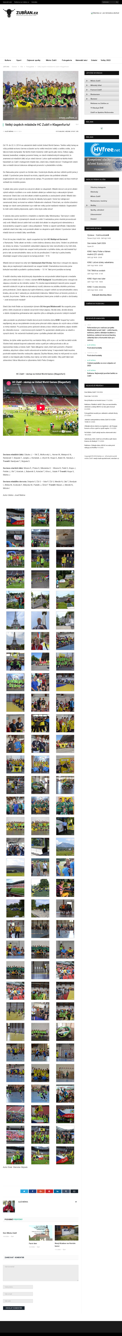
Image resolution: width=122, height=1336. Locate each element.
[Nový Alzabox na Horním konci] (66, 1233)
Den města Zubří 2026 (96, 243)
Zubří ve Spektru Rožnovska (102, 112)
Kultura (8, 60)
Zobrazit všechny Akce (102, 295)
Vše (77, 131)
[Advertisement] (61, 39)
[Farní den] (41, 1233)
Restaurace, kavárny (99, 201)
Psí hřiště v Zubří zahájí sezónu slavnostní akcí (100, 432)
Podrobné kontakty (94, 348)
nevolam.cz (115, 458)
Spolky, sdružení (97, 210)
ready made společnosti (101, 458)
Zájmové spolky (33, 60)
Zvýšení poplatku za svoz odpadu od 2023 (101, 364)
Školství (94, 99)
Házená (67, 131)
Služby (93, 205)
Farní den (33, 1243)
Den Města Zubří (10, 1233)
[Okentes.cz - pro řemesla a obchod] (102, 129)
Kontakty (34, 2)
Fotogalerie (67, 60)
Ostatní (94, 60)
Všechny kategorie (98, 187)
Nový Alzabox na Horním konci (95, 400)
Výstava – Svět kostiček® (98, 235)
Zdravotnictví (96, 214)
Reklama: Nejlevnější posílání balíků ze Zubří (102, 374)
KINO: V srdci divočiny (96, 287)
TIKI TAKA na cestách (96, 270)
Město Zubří (51, 60)
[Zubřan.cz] (23, 12)
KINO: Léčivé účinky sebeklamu (100, 262)
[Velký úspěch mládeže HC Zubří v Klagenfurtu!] (40, 96)
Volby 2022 (106, 60)
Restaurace (95, 94)
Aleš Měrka (9, 131)
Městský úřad (96, 85)
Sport (18, 60)
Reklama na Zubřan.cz (21, 2)
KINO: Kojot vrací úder (96, 279)
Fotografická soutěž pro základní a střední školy (101, 413)
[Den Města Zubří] (15, 1227)
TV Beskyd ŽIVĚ (97, 108)
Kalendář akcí (7, 2)
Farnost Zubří (96, 90)
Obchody (94, 192)
